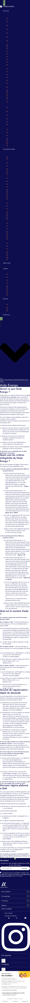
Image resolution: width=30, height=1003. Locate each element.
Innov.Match (12, 72)
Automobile (12, 178)
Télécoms (11, 249)
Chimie (10, 226)
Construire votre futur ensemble (17, 274)
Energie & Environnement (15, 223)
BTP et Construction (14, 229)
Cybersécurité (12, 246)
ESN (10, 252)
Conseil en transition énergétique (17, 111)
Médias (10, 307)
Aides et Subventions (14, 19)
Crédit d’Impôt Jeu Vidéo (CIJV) (17, 44)
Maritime (11, 187)
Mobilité (6, 176)
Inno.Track (11, 129)
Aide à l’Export (13, 77)
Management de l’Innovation (16, 69)
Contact (1, 319)
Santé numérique (13, 206)
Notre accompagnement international (18, 283)
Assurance (11, 166)
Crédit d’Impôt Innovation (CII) (17, 29)
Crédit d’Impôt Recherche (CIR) (17, 22)
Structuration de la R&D (15, 74)
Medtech (11, 209)
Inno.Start (11, 132)
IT (3, 241)
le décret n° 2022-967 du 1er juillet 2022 (15, 396)
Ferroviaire (11, 181)
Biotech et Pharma (13, 203)
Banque (11, 163)
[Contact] (1, 318)
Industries (7, 221)
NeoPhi (11, 138)
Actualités (11, 304)
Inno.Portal (11, 135)
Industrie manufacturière (15, 232)
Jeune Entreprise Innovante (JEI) (17, 80)
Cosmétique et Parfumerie (15, 212)
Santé (5, 201)
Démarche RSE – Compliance (16, 286)
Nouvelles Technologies (15, 243)
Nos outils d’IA (12, 280)
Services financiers (10, 160)
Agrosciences (8, 155)
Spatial (10, 190)
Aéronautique (12, 184)
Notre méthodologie (14, 277)
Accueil (1, 380)
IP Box (10, 37)
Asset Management (13, 169)
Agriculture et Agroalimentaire (16, 157)
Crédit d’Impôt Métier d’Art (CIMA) (18, 83)
